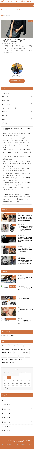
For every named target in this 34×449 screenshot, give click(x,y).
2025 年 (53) (6, 404)
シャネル (5, 345)
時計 (5, 111)
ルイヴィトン (13, 345)
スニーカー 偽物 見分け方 (23, 298)
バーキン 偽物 (26, 156)
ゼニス (12, 362)
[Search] (33, 5)
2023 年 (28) (6, 413)
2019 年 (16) (6, 431)
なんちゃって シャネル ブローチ (15, 152)
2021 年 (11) (6, 422)
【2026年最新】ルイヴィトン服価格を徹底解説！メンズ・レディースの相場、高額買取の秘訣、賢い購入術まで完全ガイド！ (25, 262)
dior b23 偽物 (26, 178)
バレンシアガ (14, 359)
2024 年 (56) (6, 409)
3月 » (8, 388)
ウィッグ (6, 96)
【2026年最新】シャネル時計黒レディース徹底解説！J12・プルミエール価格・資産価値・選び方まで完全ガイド (25, 229)
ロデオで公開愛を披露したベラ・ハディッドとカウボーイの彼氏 (25, 322)
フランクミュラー (13, 356)
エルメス (17, 352)
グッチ (10, 352)
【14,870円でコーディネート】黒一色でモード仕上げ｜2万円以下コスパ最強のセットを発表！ (17, 40)
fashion (4, 356)
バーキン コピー (9, 170)
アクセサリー (8, 93)
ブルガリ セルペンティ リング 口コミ (25, 310)
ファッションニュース (10, 108)
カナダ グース (26, 352)
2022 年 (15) (6, 418)
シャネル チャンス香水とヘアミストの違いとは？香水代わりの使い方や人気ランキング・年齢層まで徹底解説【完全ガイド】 (25, 218)
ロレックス (28, 345)
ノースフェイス (6, 349)
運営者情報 (20, 441)
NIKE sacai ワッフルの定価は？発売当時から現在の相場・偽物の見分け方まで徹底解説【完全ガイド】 (25, 239)
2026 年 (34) (6, 400)
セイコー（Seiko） (26, 349)
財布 (5, 119)
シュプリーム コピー (10, 145)
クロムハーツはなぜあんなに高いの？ (25, 288)
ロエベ (22, 356)
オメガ (4, 352)
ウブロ (28, 356)
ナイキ (20, 345)
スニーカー (5, 359)
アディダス (5, 362)
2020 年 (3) (6, 426)
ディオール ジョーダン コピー (20, 163)
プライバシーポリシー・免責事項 (23, 440)
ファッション (7, 104)
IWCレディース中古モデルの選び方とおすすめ (25, 278)
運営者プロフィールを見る (17, 80)
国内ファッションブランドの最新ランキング (17, 1)
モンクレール (16, 349)
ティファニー (23, 359)
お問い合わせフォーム (9, 440)
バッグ (6, 100)
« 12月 (4, 388)
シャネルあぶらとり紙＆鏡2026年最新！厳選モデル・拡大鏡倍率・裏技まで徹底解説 (25, 250)
